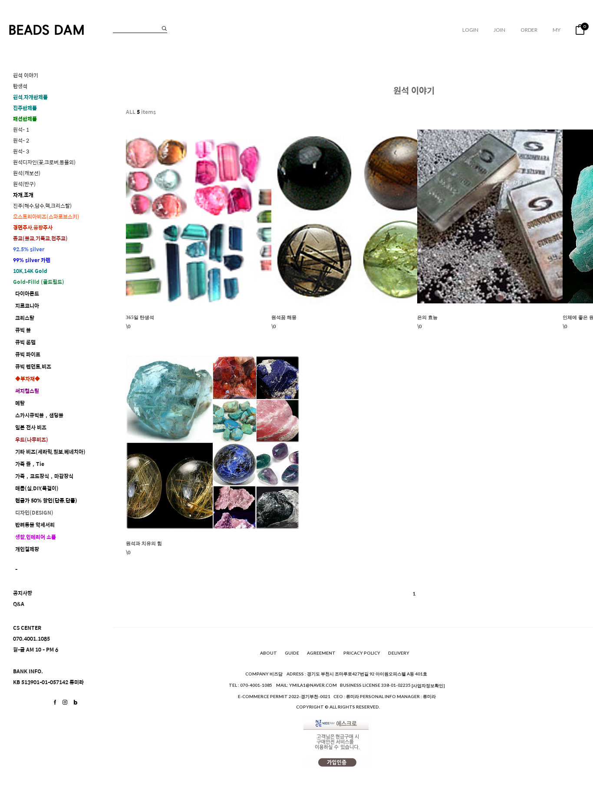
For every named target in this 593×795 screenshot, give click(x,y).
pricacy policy (361, 652)
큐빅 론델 (25, 342)
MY (556, 30)
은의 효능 (427, 317)
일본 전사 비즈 (30, 427)
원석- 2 (21, 140)
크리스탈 (24, 318)
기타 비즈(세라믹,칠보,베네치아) (50, 452)
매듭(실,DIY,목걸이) (37, 488)
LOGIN (470, 30)
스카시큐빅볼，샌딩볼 (39, 415)
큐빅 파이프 (27, 354)
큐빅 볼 (23, 330)
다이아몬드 (27, 293)
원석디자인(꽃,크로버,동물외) (44, 162)
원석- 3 (21, 151)
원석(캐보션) (26, 173)
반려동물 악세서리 (35, 525)
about (268, 652)
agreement (321, 652)
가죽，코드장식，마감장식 (44, 476)
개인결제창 (27, 549)
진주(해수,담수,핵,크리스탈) (42, 206)
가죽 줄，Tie (29, 464)
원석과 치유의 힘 (144, 543)
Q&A (18, 604)
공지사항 (22, 593)
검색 (164, 28)
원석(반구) (24, 184)
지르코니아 (27, 306)
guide (292, 652)
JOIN (499, 30)
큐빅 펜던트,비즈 (33, 366)
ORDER (529, 30)
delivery (398, 652)
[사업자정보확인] (428, 685)
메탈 (20, 403)
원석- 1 (21, 129)
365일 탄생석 (140, 317)
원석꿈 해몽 (283, 317)
